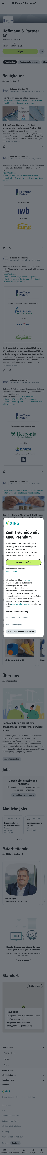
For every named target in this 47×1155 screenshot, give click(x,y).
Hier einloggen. (12, 571)
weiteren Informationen (20, 604)
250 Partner (28, 580)
